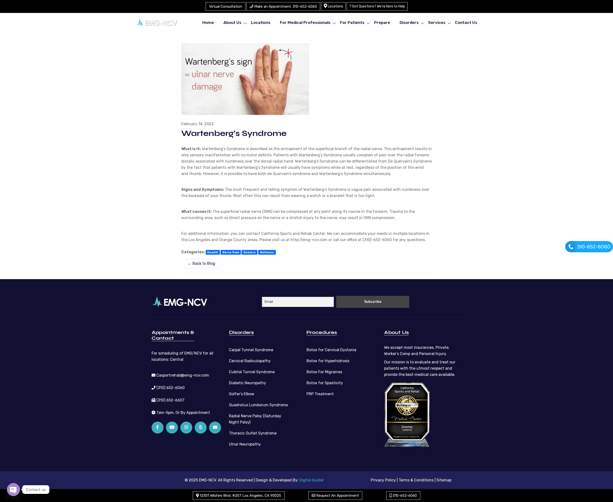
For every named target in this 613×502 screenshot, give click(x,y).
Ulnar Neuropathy (245, 444)
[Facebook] (158, 428)
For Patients (352, 22)
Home (208, 22)
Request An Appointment (337, 495)
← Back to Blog (201, 263)
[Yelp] (201, 428)
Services (436, 22)
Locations (335, 6)
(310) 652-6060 (170, 387)
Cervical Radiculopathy (250, 361)
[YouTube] (172, 428)
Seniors (250, 252)
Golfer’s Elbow (241, 394)
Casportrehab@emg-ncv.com (182, 375)
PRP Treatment (320, 394)
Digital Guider (311, 480)
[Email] (215, 428)
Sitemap (444, 480)
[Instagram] (186, 428)
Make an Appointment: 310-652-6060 (285, 6)
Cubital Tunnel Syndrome (252, 372)
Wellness (267, 252)
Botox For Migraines (324, 372)
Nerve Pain (230, 252)
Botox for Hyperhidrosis (327, 361)
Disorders (409, 22)
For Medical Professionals (305, 22)
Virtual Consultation (225, 6)
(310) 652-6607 (169, 400)
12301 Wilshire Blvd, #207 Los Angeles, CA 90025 (240, 495)
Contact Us (466, 22)
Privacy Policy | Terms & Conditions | (403, 480)
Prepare (382, 22)
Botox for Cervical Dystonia (331, 350)
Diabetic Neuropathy (247, 383)
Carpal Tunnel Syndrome (251, 350)
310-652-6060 (404, 495)
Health (212, 252)
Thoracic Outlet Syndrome (253, 433)
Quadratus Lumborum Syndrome (258, 405)
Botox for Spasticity (324, 383)
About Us (232, 22)
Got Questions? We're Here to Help (378, 6)
